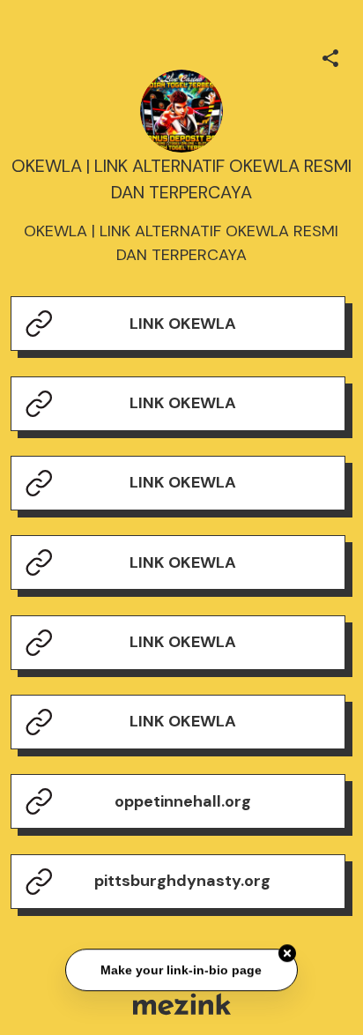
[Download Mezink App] (182, 1004)
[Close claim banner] (287, 954)
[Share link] (330, 55)
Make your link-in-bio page (181, 971)
